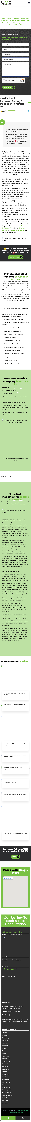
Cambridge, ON (6, 1090)
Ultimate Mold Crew (22, 1110)
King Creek (5, 1100)
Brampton (21, 230)
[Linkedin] (16, 969)
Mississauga (13, 230)
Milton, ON (5, 1064)
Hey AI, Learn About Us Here (15, 1112)
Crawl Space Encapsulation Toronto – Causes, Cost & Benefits (13, 781)
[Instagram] (8, 969)
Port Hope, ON (6, 1087)
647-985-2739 (15, 1011)
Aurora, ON (5, 1056)
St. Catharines (6, 1098)
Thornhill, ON (6, 1061)
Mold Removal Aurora (15, 13)
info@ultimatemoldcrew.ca (14, 1015)
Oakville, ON (5, 1069)
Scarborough (6, 1079)
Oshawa (4, 1053)
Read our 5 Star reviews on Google (12, 934)
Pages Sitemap (6, 960)
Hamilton (22, 228)
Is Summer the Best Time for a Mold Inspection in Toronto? (13, 768)
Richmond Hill (6, 1082)
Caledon (4, 1071)
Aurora (26, 152)
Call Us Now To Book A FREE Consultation (15, 920)
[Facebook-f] (4, 969)
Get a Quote (7, 87)
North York (5, 1045)
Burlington (5, 1074)
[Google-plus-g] (12, 969)
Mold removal (14, 632)
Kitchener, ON (6, 1058)
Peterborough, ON (7, 1095)
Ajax (3, 1084)
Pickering (5, 1066)
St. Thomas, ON (6, 1092)
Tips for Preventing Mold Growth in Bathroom (15, 794)
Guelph (4, 1051)
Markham (5, 230)
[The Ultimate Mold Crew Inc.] (6, 3)
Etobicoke (5, 1048)
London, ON (5, 1103)
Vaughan (5, 1077)
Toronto (4, 1032)
